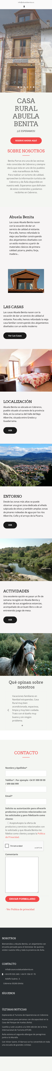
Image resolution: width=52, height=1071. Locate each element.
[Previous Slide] (8, 710)
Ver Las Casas (15, 335)
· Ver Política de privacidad (20, 909)
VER (10, 430)
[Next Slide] (43, 710)
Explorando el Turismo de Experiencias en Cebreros (25, 1015)
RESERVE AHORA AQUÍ (26, 140)
